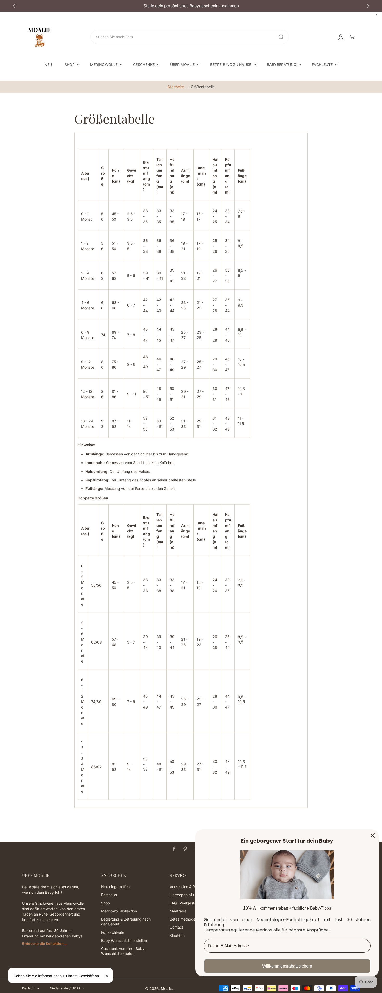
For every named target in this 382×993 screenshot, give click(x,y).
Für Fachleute (112, 932)
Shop (105, 903)
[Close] (372, 835)
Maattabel (178, 911)
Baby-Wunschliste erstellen (124, 940)
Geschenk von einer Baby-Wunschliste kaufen (123, 951)
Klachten (177, 935)
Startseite (176, 86)
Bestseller (109, 894)
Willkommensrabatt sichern (287, 966)
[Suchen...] (281, 37)
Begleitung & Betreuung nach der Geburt (126, 921)
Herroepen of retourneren (191, 894)
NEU (48, 64)
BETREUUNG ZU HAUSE (230, 64)
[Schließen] (106, 975)
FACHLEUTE (322, 64)
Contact (176, 927)
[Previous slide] (14, 6)
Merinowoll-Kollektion (119, 911)
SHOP (69, 64)
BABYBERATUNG (281, 64)
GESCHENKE (144, 64)
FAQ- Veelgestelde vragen (192, 903)
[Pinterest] (185, 849)
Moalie (166, 988)
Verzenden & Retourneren (191, 886)
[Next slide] (368, 6)
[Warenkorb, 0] (352, 37)
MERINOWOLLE (103, 64)
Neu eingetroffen (115, 886)
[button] (53, 875)
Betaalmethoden (183, 919)
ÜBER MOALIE (182, 64)
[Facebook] (174, 849)
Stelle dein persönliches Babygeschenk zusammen (191, 5)
